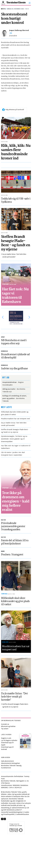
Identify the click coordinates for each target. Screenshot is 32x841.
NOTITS (3, 9)
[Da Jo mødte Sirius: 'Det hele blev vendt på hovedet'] (16, 672)
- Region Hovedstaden (13, 384)
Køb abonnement (7, 761)
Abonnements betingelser (10, 763)
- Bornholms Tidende (14, 398)
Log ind (3, 4)
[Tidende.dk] (16, 2)
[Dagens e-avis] (25, 740)
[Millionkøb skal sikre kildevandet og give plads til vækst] (16, 575)
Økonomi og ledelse (8, 726)
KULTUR (3, 520)
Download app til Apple (7, 743)
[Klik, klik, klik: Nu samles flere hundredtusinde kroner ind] (16, 128)
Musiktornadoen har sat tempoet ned (15, 418)
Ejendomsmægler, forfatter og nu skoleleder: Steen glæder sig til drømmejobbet (14, 439)
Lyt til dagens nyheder (9, 740)
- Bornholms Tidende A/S (13, 390)
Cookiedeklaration (22, 814)
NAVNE (3, 551)
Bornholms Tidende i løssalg (11, 765)
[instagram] (5, 819)
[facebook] (2, 819)
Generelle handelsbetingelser (12, 812)
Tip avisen (4, 728)
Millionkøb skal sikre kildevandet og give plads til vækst (14, 413)
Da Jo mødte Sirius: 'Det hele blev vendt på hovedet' (14, 255)
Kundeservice (6, 768)
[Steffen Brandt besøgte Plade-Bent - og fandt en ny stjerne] (16, 219)
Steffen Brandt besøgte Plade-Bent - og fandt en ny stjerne (15, 431)
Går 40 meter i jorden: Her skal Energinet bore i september (13, 454)
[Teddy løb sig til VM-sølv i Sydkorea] (16, 181)
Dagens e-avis (6, 738)
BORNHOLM (4, 351)
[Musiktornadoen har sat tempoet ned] (16, 625)
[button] (29, 3)
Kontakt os (5, 724)
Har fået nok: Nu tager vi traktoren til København (15, 447)
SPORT (3, 337)
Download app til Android (7, 748)
